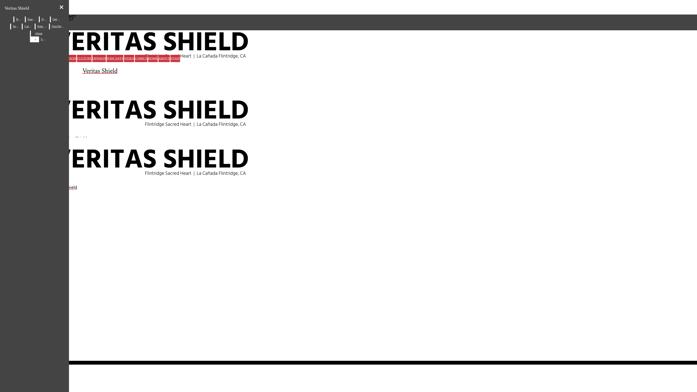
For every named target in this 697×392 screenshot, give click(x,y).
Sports (16, 26)
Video (129, 58)
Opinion (99, 58)
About (164, 58)
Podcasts (115, 58)
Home (153, 58)
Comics (141, 58)
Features (32, 19)
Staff (175, 58)
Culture (84, 58)
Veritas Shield (17, 8)
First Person (58, 26)
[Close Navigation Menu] (61, 7)
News (45, 19)
